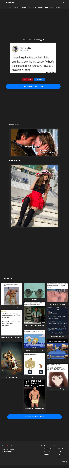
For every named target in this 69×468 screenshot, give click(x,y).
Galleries (40, 7)
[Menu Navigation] (2, 3)
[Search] (66, 3)
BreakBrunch (10, 449)
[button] (64, 3)
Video (9, 7)
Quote (34, 7)
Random (57, 7)
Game (51, 7)
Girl (30, 7)
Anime (46, 7)
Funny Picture (16, 7)
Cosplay (24, 7)
